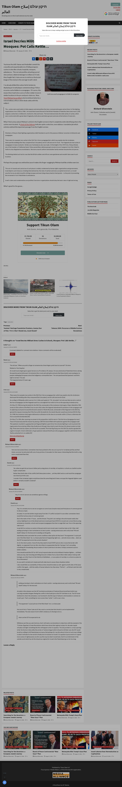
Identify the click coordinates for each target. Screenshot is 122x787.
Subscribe (79, 36)
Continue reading (61, 41)
